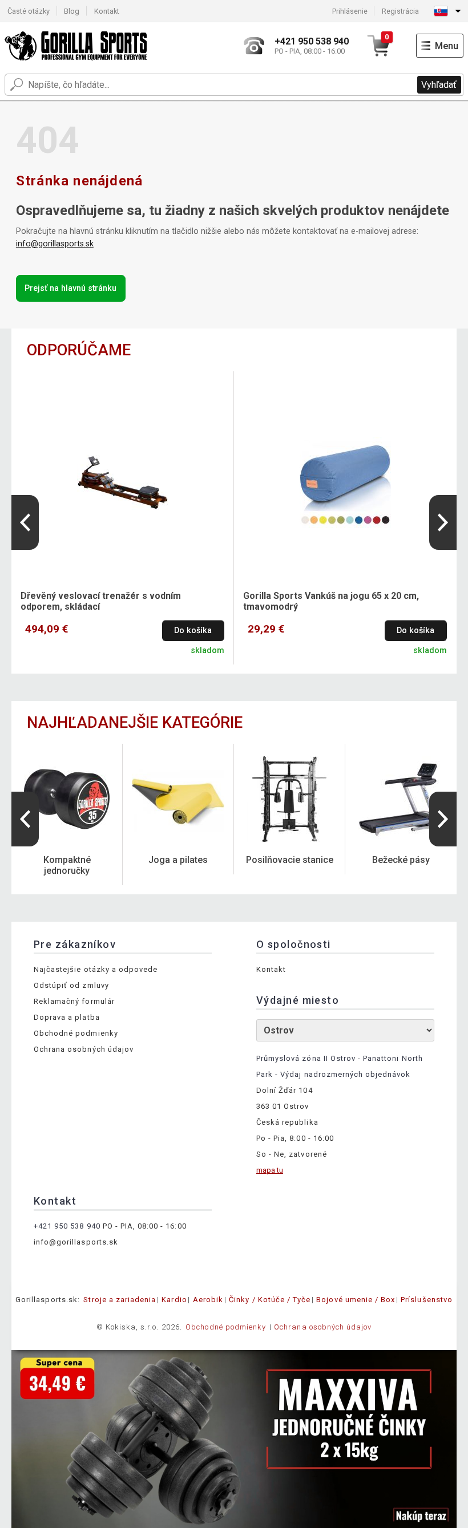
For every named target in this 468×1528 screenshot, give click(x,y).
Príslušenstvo (427, 1299)
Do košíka (193, 630)
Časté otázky (28, 11)
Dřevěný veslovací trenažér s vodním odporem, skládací (101, 601)
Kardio (174, 1299)
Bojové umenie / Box (355, 1299)
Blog (71, 11)
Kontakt (106, 11)
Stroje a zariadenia (119, 1299)
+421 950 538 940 (67, 1226)
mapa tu (269, 1170)
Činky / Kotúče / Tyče (269, 1299)
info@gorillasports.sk (55, 244)
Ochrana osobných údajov (84, 1049)
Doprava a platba (67, 1017)
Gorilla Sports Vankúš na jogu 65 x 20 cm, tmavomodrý (331, 601)
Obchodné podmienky (76, 1033)
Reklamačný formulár (74, 1001)
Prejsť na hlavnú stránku (70, 288)
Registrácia (400, 11)
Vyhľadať (439, 84)
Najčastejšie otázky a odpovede (96, 969)
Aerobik (208, 1299)
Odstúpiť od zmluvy (71, 985)
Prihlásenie (350, 11)
